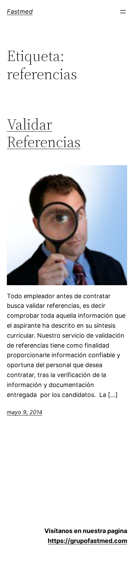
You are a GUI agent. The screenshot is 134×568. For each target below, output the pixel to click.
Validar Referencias (43, 133)
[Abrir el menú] (123, 12)
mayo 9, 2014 (24, 412)
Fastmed (20, 11)
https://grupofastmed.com (87, 540)
